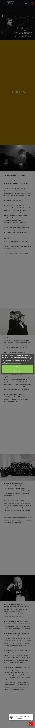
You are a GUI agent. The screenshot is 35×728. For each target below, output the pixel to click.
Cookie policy (6, 363)
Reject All (17, 371)
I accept (17, 367)
